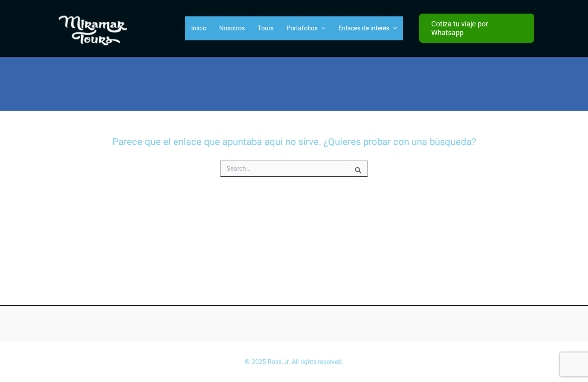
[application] (322, 28)
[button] (476, 28)
